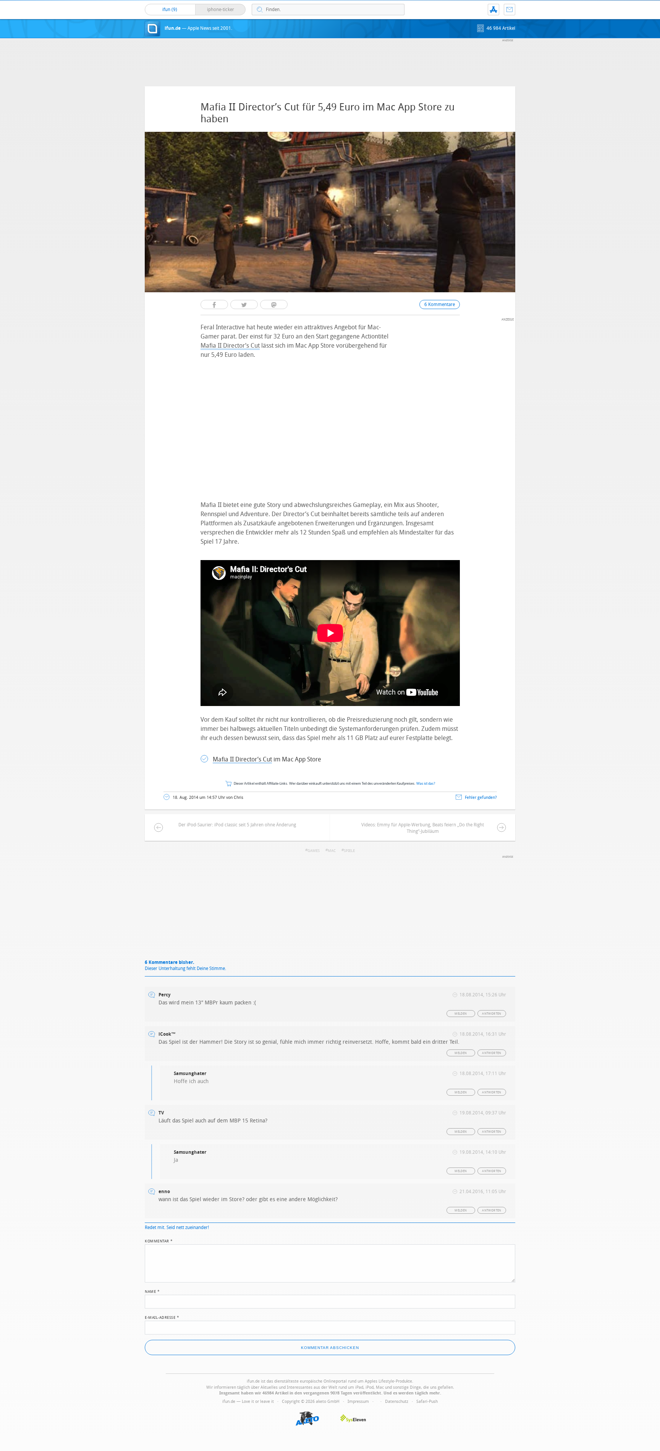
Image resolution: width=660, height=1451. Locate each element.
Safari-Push (427, 1401)
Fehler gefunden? (481, 797)
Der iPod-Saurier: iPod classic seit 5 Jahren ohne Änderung (237, 825)
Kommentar (159, 1240)
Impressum (358, 1401)
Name (152, 1290)
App (493, 9)
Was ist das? (425, 784)
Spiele (349, 851)
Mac (332, 851)
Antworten (491, 1013)
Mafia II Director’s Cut (230, 345)
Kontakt (509, 9)
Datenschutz (396, 1401)
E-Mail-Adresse (162, 1316)
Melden (461, 1013)
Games (313, 851)
